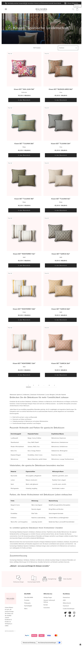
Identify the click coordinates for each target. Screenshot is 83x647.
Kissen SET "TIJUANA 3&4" (61, 144)
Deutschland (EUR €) (9, 631)
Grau (12, 509)
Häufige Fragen (48, 597)
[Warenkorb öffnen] (77, 9)
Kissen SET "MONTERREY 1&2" (24, 254)
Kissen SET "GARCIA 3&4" (60, 363)
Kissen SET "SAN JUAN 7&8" (24, 89)
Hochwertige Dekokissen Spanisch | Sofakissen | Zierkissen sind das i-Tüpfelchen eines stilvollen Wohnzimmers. (39, 532)
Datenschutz (66, 597)
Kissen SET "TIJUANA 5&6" (24, 144)
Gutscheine (47, 607)
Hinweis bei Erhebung (29, 642)
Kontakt (46, 605)
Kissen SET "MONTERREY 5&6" (24, 309)
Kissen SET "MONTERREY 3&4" (24, 363)
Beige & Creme (15, 505)
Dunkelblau (31, 455)
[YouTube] (70, 613)
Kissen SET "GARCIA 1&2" (61, 254)
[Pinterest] (70, 616)
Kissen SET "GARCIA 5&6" (60, 309)
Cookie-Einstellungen (68, 608)
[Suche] (73, 9)
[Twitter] (65, 613)
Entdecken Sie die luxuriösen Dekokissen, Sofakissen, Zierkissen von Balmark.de (31, 401)
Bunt (29, 451)
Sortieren (61, 48)
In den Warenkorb (24, 100)
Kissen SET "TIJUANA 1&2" (60, 199)
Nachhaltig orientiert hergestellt (16, 3)
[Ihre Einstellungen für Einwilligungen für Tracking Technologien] (80, 644)
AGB (64, 600)
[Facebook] (65, 616)
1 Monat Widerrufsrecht (73, 3)
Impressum (66, 606)
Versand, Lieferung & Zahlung (49, 601)
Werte (25, 608)
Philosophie (27, 603)
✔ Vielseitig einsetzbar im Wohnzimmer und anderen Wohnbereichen (29, 421)
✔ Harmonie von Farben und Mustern (21, 419)
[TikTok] (74, 616)
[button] (77, 6)
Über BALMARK (28, 597)
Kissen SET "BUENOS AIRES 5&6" (61, 89)
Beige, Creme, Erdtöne (34, 438)
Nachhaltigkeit (28, 606)
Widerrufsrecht (67, 603)
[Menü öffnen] (6, 9)
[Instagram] (74, 613)
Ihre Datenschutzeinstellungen (47, 642)
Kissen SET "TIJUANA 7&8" (24, 199)
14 (49, 385)
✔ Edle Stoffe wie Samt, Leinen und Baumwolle (24, 417)
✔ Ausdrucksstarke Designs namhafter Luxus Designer (26, 423)
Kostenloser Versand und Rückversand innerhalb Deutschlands (44, 3)
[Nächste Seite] (54, 385)
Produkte (26, 600)
